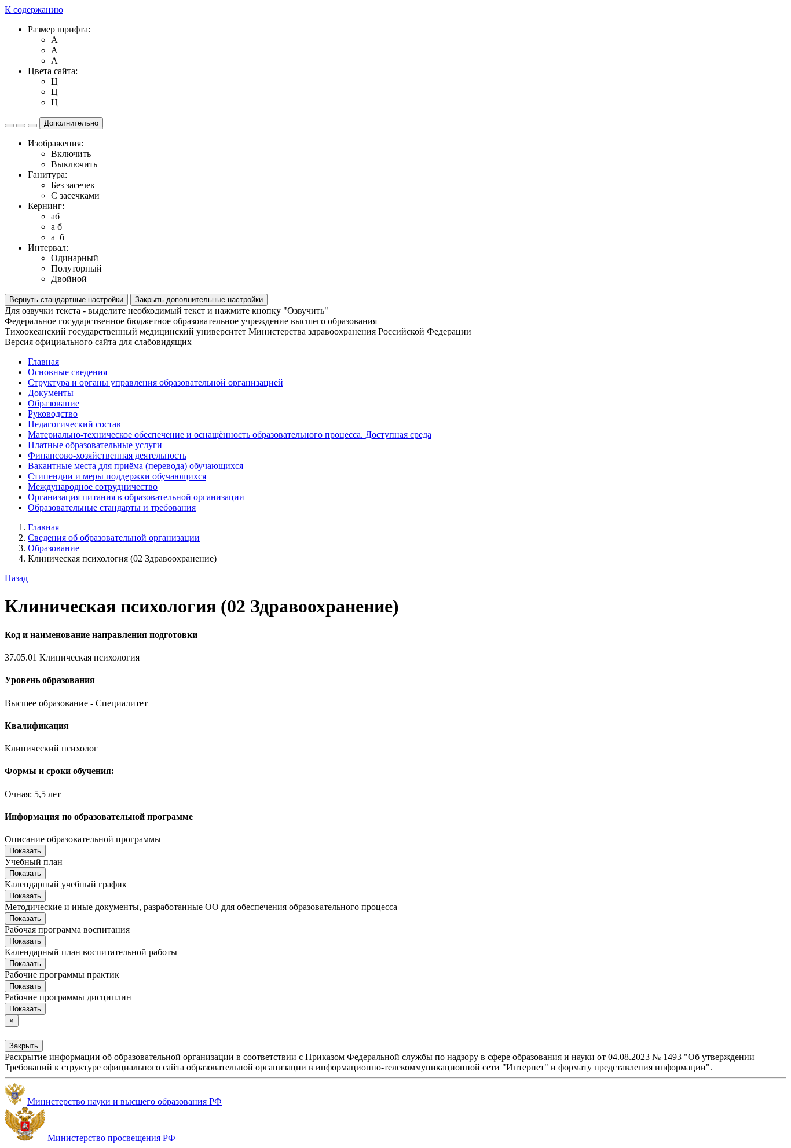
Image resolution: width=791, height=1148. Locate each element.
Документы (51, 393)
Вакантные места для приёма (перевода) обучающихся (135, 466)
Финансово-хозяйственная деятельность (107, 455)
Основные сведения (67, 372)
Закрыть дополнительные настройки (199, 299)
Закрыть (23, 1045)
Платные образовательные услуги (95, 445)
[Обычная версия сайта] (32, 125)
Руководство (53, 414)
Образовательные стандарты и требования (112, 507)
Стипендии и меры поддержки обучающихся (117, 476)
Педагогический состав (74, 424)
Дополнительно (71, 123)
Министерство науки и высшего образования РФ (124, 1101)
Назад (16, 578)
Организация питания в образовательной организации (136, 497)
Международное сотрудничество (93, 487)
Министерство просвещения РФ (111, 1138)
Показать (25, 850)
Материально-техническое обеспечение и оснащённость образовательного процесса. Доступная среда (229, 434)
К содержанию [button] (34, 9)
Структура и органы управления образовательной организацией (155, 382)
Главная (43, 361)
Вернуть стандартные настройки (66, 299)
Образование (53, 403)
